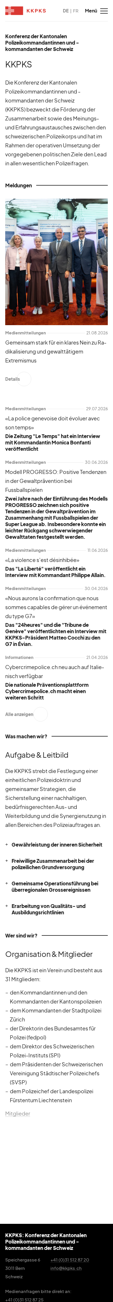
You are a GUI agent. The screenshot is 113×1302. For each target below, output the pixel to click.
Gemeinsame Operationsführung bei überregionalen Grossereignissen (55, 886)
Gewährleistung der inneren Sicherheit (57, 844)
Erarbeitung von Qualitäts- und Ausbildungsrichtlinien (48, 909)
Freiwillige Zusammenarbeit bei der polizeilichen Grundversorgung (53, 864)
